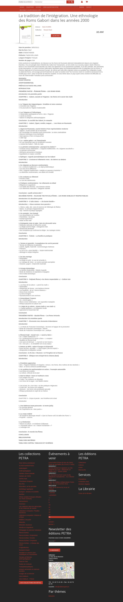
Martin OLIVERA (46, 27)
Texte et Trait (23, 561)
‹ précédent (52, 495)
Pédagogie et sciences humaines (30, 530)
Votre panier (86, 2)
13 (49, 512)
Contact (88, 7)
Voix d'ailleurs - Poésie (26, 579)
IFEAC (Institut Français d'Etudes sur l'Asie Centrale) (30, 498)
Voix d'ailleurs (23, 576)
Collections (30, 7)
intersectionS (23, 501)
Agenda (81, 7)
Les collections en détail (30, 582)
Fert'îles (21, 494)
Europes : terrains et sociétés (29, 492)
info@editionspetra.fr (62, 587)
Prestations (82, 479)
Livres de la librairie (84, 493)
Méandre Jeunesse (25, 525)
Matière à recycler (25, 520)
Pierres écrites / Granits (27, 538)
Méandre (22, 522)
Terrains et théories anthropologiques (25, 558)
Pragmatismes (24, 547)
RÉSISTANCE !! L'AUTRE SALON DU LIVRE (30, 10)
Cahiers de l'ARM (25, 476)
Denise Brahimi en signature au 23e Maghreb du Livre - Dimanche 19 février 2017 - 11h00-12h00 (61, 469)
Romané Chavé (48, 30)
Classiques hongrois (26, 481)
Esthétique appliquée (26, 489)
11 (49, 507)
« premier (52, 493)
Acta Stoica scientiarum (27, 463)
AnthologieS (23, 468)
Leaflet (66, 578)
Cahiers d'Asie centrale (26, 473)
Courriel (52, 541)
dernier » (52, 524)
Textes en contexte (25, 564)
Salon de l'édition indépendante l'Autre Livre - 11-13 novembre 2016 (61, 483)
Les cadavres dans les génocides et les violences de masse (30, 507)
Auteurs (38, 7)
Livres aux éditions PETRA (50, 7)
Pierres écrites (24, 532)
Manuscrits (82, 470)
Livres (80, 467)
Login (81, 2)
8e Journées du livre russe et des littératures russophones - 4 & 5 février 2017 (61, 476)
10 (49, 505)
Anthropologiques (25, 471)
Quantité (37, 35)
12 (49, 510)
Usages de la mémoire (26, 573)
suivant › (51, 522)
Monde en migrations (26, 527)
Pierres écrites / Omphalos (28, 540)
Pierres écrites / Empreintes (28, 535)
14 (49, 514)
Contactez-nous (83, 481)
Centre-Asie (23, 479)
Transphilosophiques (26, 567)
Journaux (22, 504)
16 (49, 519)
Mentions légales (84, 484)
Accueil (22, 7)
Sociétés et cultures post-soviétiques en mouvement (28, 553)
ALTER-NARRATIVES (26, 466)
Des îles (22, 484)
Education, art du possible (27, 486)
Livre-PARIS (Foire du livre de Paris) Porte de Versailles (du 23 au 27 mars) (61, 463)
